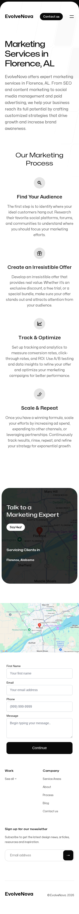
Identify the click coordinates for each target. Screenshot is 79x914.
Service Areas (52, 779)
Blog (46, 803)
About (47, 787)
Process (48, 795)
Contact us (50, 811)
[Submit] (68, 855)
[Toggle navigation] (71, 16)
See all (10, 779)
